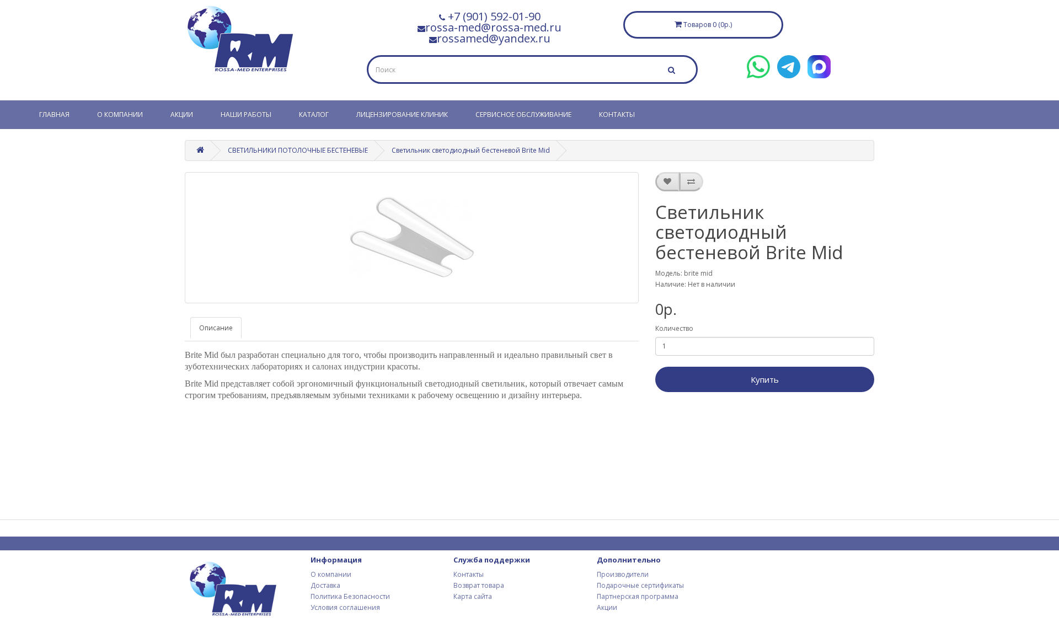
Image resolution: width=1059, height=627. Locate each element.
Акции (181, 114)
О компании (120, 114)
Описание (216, 328)
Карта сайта (472, 596)
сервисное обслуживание (523, 114)
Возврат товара (478, 585)
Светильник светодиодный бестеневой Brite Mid (471, 150)
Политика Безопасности (350, 596)
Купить (765, 379)
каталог (314, 114)
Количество (674, 328)
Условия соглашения (345, 607)
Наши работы (246, 114)
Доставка (325, 585)
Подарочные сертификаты (640, 585)
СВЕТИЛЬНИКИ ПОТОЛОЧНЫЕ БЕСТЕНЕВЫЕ (298, 150)
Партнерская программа (637, 596)
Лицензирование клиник (402, 114)
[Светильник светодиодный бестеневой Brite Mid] (412, 237)
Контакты (617, 114)
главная (54, 114)
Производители (623, 574)
